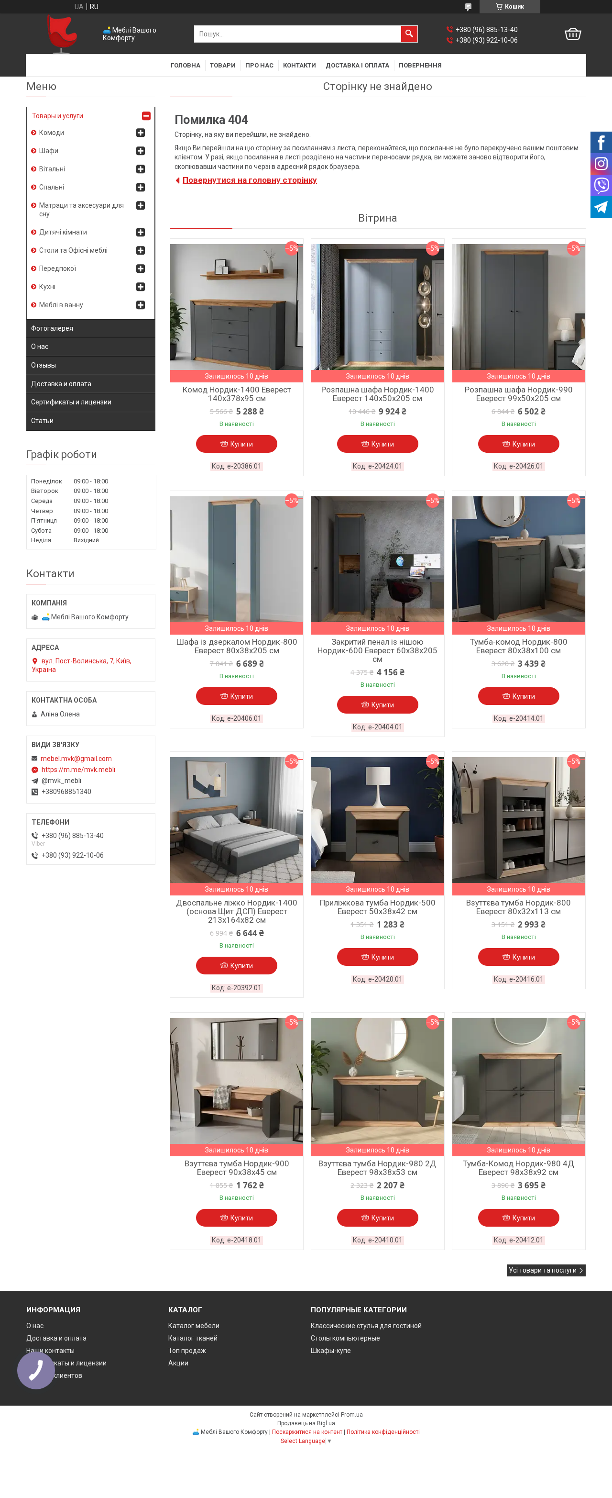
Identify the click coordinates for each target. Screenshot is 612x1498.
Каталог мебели (193, 1326)
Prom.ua (352, 1414)
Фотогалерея (52, 328)
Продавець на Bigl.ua (306, 1423)
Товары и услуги (57, 116)
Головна (185, 65)
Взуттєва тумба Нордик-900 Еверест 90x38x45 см (237, 1167)
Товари (223, 65)
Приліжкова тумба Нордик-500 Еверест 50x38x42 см (378, 907)
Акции (178, 1363)
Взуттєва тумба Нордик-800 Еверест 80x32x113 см (518, 907)
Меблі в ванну (61, 305)
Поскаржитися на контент (307, 1432)
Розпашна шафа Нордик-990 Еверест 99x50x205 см (519, 393)
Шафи (48, 151)
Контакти (299, 65)
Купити (241, 444)
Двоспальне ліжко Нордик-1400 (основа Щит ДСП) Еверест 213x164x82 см (236, 911)
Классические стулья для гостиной (366, 1326)
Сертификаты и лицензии (71, 402)
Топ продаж (187, 1350)
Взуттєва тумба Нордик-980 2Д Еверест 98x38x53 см (377, 1167)
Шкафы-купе (331, 1350)
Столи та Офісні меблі (73, 250)
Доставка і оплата (357, 65)
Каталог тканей (193, 1338)
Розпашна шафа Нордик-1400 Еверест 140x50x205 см (377, 393)
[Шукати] (409, 34)
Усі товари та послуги (543, 1270)
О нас (39, 346)
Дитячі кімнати (63, 232)
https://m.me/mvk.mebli (78, 769)
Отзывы (43, 365)
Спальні (51, 187)
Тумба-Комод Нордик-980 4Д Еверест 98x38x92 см (518, 1167)
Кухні (47, 287)
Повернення (420, 65)
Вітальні (52, 169)
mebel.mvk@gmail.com (76, 758)
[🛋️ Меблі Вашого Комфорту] (62, 34)
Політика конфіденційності (383, 1432)
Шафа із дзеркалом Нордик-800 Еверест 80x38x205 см (236, 646)
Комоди (51, 132)
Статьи (42, 421)
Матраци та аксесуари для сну (81, 209)
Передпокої (57, 268)
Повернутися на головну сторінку (250, 180)
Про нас (259, 65)
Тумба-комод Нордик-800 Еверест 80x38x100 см (519, 646)
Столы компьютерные (345, 1338)
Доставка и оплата (61, 384)
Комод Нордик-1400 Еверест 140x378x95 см (237, 393)
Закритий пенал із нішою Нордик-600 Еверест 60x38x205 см (377, 650)
